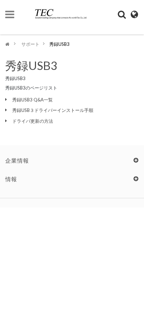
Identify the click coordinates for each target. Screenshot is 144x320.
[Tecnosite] (58, 11)
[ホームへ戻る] (7, 44)
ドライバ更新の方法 (32, 121)
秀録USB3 (31, 65)
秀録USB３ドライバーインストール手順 (52, 110)
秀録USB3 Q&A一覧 (32, 99)
